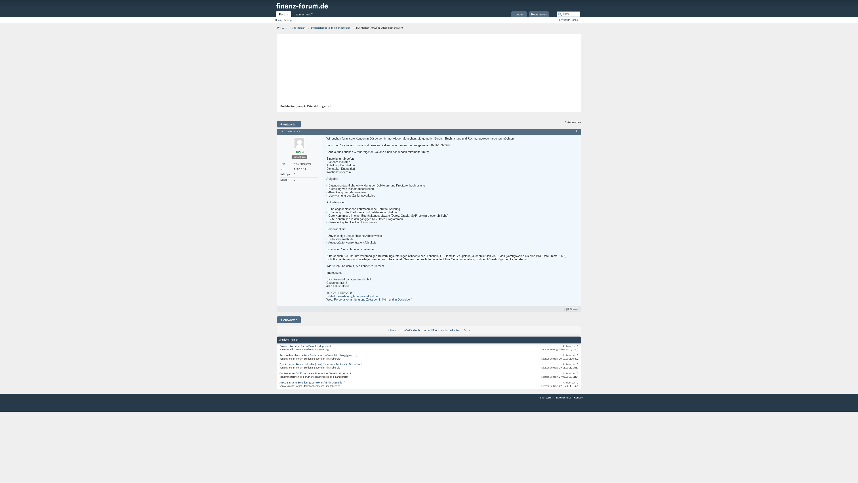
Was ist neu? (304, 14)
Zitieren (574, 309)
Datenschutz (563, 397)
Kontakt (578, 397)
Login (519, 14)
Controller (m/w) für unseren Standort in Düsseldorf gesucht (315, 373)
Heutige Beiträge (284, 20)
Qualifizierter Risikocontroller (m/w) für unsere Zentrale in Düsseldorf (321, 364)
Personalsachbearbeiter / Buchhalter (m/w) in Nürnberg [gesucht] (318, 355)
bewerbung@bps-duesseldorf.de (357, 296)
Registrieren (539, 14)
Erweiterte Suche (568, 20)
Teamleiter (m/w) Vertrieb (405, 330)
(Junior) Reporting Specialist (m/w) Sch (445, 330)
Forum (283, 14)
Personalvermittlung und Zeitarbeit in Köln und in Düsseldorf (373, 299)
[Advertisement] (427, 71)
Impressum (546, 397)
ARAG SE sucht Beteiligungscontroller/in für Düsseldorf (312, 382)
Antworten (288, 124)
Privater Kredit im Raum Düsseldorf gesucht (305, 346)
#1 (577, 131)
